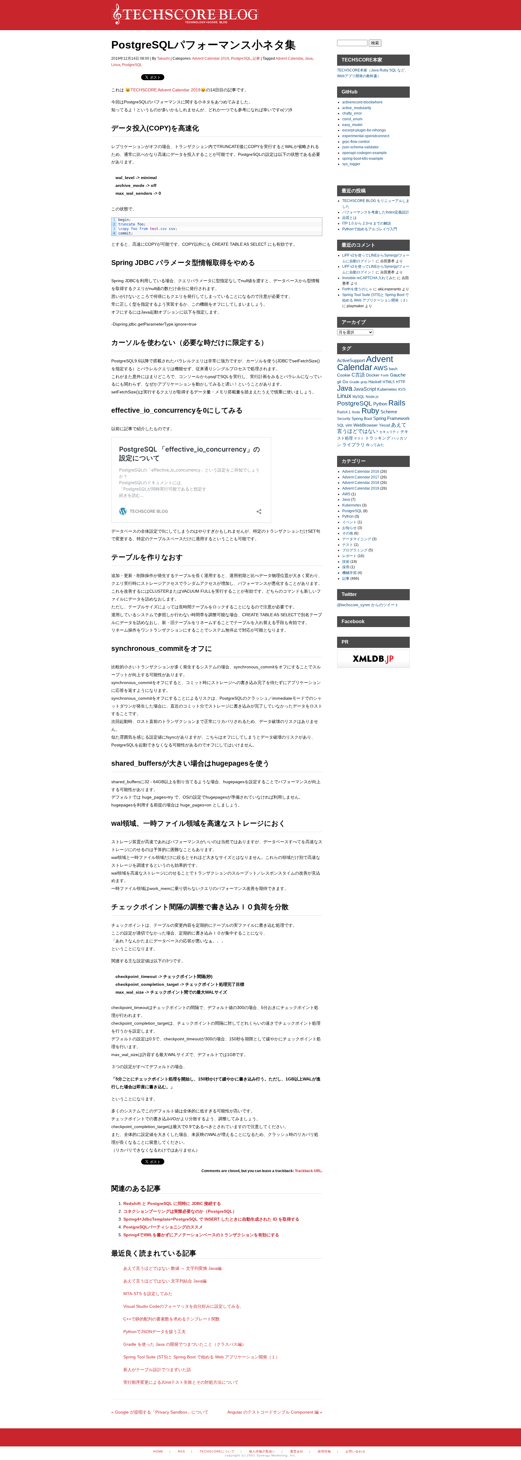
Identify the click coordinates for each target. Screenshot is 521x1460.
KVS (402, 389)
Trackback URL (308, 1171)
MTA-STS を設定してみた (147, 1293)
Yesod (384, 425)
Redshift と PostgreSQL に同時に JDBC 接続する (172, 1203)
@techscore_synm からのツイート (368, 605)
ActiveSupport (351, 360)
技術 (345, 561)
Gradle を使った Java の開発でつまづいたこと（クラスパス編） (184, 1344)
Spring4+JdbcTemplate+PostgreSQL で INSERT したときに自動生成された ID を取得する (211, 1219)
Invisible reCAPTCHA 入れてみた (369, 278)
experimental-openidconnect (365, 136)
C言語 (358, 374)
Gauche (398, 374)
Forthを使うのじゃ (357, 289)
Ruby (370, 410)
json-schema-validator (360, 147)
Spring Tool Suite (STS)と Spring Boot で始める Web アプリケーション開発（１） (201, 1356)
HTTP (400, 382)
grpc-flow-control (356, 141)
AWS (381, 367)
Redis (356, 412)
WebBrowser (365, 425)
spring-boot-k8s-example (362, 158)
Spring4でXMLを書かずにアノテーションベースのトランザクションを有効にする (201, 1234)
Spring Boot (362, 419)
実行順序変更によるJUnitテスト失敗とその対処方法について (180, 1382)
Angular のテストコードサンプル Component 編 (274, 1412)
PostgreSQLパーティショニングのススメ (163, 1227)
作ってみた (375, 445)
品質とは (349, 217)
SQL (340, 425)
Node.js (372, 397)
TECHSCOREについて (217, 1451)
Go (345, 381)
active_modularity (356, 108)
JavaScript (364, 389)
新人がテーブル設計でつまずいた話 (157, 1369)
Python (380, 403)
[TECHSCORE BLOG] (185, 21)
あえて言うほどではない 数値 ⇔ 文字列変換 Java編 (172, 1268)
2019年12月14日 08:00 (130, 58)
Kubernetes (387, 389)
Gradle (354, 382)
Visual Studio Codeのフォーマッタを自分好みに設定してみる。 (183, 1306)
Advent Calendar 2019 (210, 58)
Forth (385, 375)
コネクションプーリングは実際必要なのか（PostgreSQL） (180, 1211)
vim (349, 425)
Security (343, 419)
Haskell (374, 382)
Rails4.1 (344, 412)
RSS (181, 1451)
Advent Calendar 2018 (360, 482)
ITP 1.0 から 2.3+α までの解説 (366, 223)
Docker (373, 375)
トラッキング (377, 438)
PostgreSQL (241, 58)
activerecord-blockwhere (362, 102)
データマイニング (356, 539)
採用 (345, 567)
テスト (359, 438)
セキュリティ (389, 432)
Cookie (343, 375)
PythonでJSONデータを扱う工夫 (154, 1331)
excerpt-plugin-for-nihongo (364, 130)
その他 (347, 533)
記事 (256, 58)
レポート (349, 556)
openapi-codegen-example (364, 153)
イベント (349, 522)
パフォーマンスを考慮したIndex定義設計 (375, 212)
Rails (397, 403)
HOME (158, 1451)
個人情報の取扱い (262, 1451)
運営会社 (296, 1451)
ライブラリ (353, 444)
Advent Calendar (289, 58)
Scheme (388, 411)
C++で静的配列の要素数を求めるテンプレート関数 (171, 1319)
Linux (115, 65)
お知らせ (349, 528)
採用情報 (324, 1451)
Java (309, 58)
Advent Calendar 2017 (360, 477)
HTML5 (389, 382)
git (339, 382)
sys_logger (351, 164)
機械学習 (349, 573)
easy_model (352, 125)
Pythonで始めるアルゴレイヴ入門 (369, 229)
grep (364, 382)
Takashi (163, 58)
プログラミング (355, 550)
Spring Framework (391, 418)
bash (393, 369)
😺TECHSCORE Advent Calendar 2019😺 (165, 89)
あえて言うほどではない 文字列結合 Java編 (165, 1281)
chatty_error (352, 113)
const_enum (352, 119)
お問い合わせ (355, 1451)
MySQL (358, 397)
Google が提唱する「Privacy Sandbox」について (159, 1412)
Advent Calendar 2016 (360, 471)
